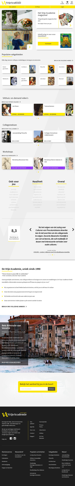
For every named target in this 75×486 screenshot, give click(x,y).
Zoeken (62, 3)
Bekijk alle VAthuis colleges (10, 102)
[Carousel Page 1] (36, 118)
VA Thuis (37, 7)
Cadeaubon (5, 452)
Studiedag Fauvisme (67, 454)
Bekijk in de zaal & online (9, 129)
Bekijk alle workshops (9, 155)
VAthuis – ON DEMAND (18, 114)
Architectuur (52, 455)
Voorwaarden (43, 416)
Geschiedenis (52, 459)
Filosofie (51, 452)
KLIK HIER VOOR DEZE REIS (11, 357)
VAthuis (41, 427)
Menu (71, 3)
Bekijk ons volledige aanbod (62, 60)
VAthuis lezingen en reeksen (52, 246)
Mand (67, 3)
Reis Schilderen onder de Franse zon (66, 459)
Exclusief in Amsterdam (19, 168)
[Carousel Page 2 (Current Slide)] (38, 118)
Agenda (32, 421)
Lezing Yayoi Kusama (35, 449)
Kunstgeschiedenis (54, 449)
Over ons (32, 424)
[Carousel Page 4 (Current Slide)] (54, 249)
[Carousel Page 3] (52, 249)
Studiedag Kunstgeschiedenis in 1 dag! (36, 459)
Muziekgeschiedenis (54, 462)
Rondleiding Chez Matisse (37, 464)
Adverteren (42, 424)
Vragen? (32, 430)
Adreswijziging (6, 459)
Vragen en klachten (7, 462)
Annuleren (4, 455)
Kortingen (4, 449)
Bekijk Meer (15, 141)
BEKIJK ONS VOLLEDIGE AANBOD (13, 301)
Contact (32, 427)
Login (62, 7)
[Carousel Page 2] (50, 249)
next (73, 229)
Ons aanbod (12, 7)
